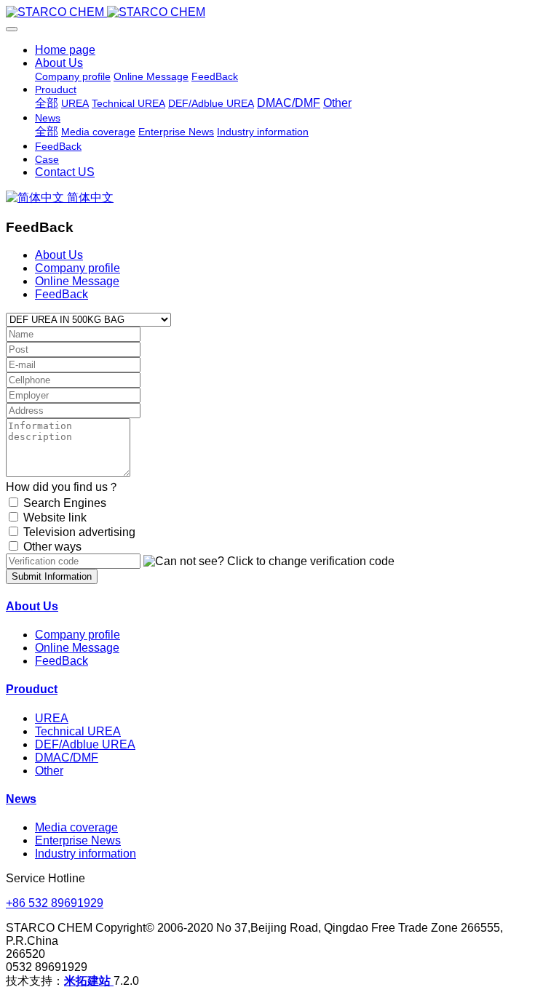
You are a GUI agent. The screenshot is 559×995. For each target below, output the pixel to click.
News (21, 799)
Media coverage (76, 827)
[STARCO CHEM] (279, 12)
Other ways (52, 546)
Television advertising (79, 532)
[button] (269, 561)
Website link (55, 517)
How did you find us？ (62, 487)
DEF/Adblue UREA (85, 744)
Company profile (77, 268)
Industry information (85, 853)
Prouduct (32, 689)
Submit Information (52, 576)
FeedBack (61, 294)
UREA (51, 718)
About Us (59, 255)
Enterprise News (78, 840)
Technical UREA (78, 731)
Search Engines (64, 503)
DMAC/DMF (66, 757)
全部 (46, 103)
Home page (65, 50)
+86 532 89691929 (54, 903)
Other (49, 770)
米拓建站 (89, 981)
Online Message (77, 281)
